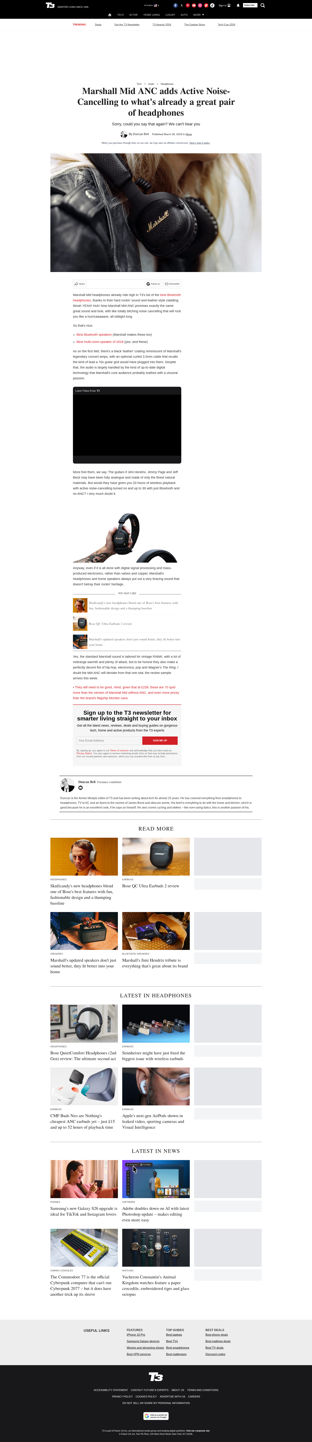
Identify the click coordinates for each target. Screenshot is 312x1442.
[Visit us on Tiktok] (212, 5)
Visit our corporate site (198, 1431)
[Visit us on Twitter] (181, 5)
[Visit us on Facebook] (175, 5)
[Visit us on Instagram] (200, 5)
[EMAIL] (81, 787)
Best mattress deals (218, 1341)
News (189, 134)
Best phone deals (216, 1334)
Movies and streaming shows (145, 1347)
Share (82, 284)
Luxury (170, 14)
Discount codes (215, 1354)
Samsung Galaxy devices (143, 1341)
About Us (177, 1390)
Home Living (152, 14)
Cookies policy (146, 1396)
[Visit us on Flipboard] (206, 5)
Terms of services (119, 750)
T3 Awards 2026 (162, 24)
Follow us (155, 284)
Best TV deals (214, 1347)
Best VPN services (139, 1354)
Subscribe (249, 5)
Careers (194, 1396)
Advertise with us (172, 1396)
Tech (120, 14)
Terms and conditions (202, 1390)
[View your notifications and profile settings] (238, 5)
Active (133, 14)
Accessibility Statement (111, 1390)
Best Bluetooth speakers (94, 334)
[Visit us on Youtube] (194, 5)
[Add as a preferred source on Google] (156, 1416)
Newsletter (174, 284)
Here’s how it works (199, 143)
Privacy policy (122, 1396)
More (197, 14)
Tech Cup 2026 (226, 24)
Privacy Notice (84, 753)
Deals (98, 24)
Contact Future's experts (149, 1390)
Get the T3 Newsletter (127, 24)
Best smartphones (177, 1347)
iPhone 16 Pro (136, 1334)
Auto (184, 14)
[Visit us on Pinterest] (188, 5)
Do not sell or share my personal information (156, 1403)
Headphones (167, 84)
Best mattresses (176, 1354)
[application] (127, 425)
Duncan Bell (141, 134)
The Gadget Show (194, 24)
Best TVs (172, 1341)
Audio (151, 84)
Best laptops (174, 1334)
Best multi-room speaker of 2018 (100, 342)
